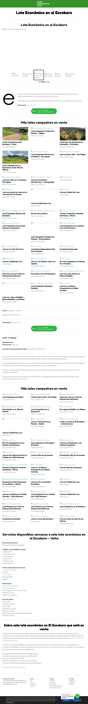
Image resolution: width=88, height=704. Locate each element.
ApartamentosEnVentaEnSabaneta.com (14, 682)
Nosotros (52, 682)
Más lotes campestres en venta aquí (13, 667)
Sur (31, 680)
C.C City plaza (7, 574)
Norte (32, 682)
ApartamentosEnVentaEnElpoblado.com (15, 680)
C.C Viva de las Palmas (9, 570)
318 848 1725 (31, 105)
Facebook (72, 680)
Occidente (33, 684)
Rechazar (76, 700)
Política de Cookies (55, 687)
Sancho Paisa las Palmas (10, 586)
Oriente (32, 686)
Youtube (71, 684)
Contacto (52, 680)
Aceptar (66, 700)
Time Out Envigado (8, 588)
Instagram (72, 682)
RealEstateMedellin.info (10, 684)
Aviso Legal (53, 684)
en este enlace (9, 702)
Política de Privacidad (56, 686)
